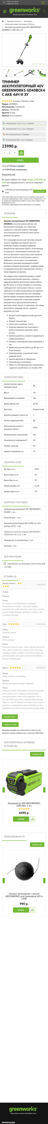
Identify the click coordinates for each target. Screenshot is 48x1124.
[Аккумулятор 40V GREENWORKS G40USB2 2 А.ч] (24, 780)
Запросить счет (8, 174)
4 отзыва (16, 101)
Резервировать (40, 191)
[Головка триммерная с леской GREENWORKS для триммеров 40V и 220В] (24, 871)
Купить (20, 160)
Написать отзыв (28, 101)
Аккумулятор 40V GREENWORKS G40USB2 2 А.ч (24, 804)
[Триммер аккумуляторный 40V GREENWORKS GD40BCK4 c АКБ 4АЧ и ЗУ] (7, 73)
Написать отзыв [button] (10, 725)
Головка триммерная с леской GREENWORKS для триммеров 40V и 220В (24, 896)
